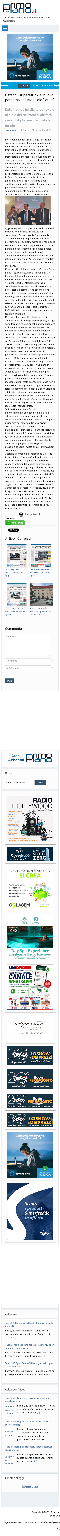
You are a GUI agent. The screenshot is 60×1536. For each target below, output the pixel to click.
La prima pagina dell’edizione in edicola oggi (15, 572)
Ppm (25, 130)
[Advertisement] (30, 720)
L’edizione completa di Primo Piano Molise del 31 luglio (41, 572)
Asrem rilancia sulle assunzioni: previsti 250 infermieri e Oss (40, 611)
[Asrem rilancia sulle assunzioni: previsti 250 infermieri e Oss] (41, 594)
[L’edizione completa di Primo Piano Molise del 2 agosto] (16, 594)
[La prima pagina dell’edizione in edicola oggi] (16, 555)
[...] (16, 1337)
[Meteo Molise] (30, 1487)
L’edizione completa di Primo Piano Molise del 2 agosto (16, 611)
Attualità (11, 130)
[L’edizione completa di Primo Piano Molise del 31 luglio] (41, 555)
